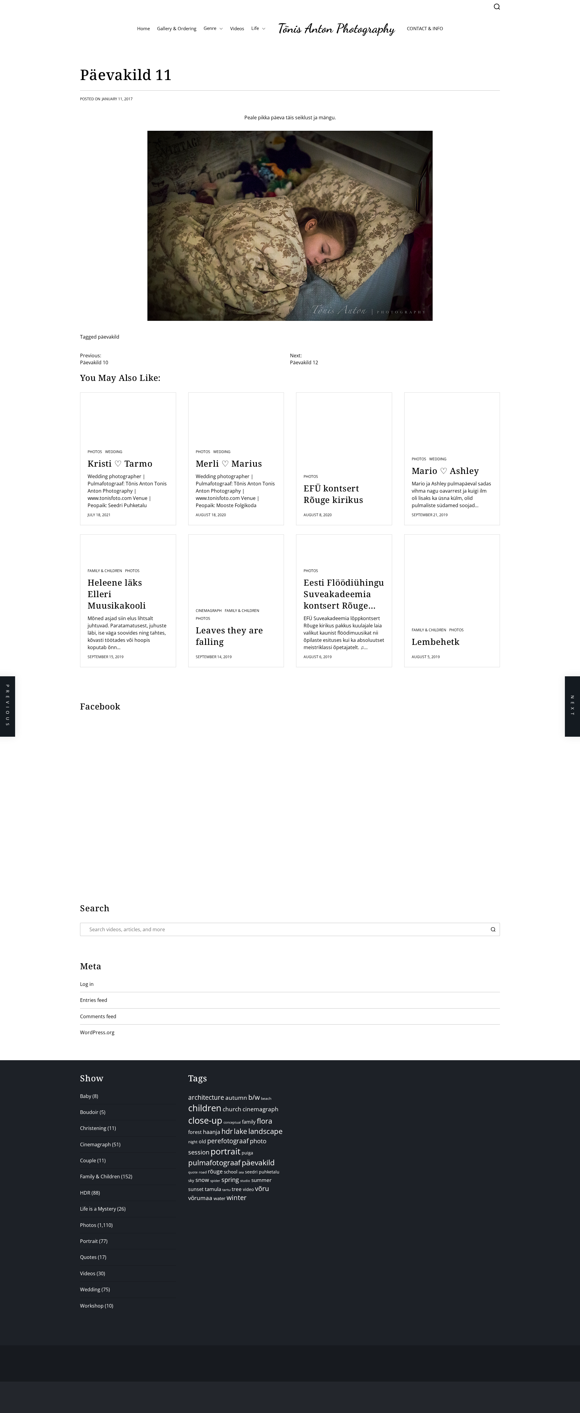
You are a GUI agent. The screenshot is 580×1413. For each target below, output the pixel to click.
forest (195, 1132)
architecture (206, 1097)
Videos (237, 28)
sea (241, 1172)
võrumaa (200, 1198)
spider (215, 1180)
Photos (95, 451)
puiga (247, 1153)
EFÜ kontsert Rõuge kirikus (333, 493)
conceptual (232, 1122)
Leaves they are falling (229, 635)
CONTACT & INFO (425, 28)
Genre (210, 28)
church (232, 1109)
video (248, 1189)
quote (193, 1172)
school (230, 1172)
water (219, 1198)
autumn (236, 1098)
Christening (93, 1128)
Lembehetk (436, 641)
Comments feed (98, 1016)
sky (191, 1180)
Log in (87, 984)
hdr (227, 1131)
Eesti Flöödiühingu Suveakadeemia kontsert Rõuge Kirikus (344, 594)
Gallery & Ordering (176, 28)
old (202, 1141)
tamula (213, 1189)
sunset (196, 1189)
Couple (88, 1160)
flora (264, 1121)
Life (255, 28)
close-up (205, 1120)
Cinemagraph (209, 610)
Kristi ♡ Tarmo (120, 463)
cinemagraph (261, 1109)
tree (237, 1189)
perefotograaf (228, 1140)
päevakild (108, 336)
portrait (225, 1151)
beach (266, 1098)
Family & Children (105, 570)
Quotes (88, 1257)
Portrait (89, 1241)
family (249, 1121)
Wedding (113, 451)
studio (245, 1180)
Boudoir (89, 1112)
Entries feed (93, 1000)
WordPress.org (97, 1032)
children (204, 1108)
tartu (226, 1189)
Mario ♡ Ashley (445, 470)
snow (202, 1179)
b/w (254, 1097)
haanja (211, 1131)
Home (143, 28)
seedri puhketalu (262, 1172)
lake (240, 1131)
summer (261, 1179)
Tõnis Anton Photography (336, 28)
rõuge (215, 1171)
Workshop (92, 1305)
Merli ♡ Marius (229, 463)
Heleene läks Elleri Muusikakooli (117, 594)
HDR (85, 1192)
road (203, 1172)
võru (262, 1188)
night (193, 1141)
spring (230, 1180)
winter (236, 1197)
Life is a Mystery (98, 1208)
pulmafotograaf (214, 1162)
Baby (85, 1096)
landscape (265, 1131)
